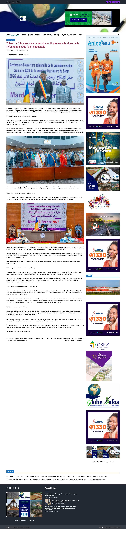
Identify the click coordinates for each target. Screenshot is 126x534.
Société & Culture (27, 35)
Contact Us (117, 527)
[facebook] (107, 2)
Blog (13, 2)
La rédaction (11, 50)
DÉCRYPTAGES (47, 35)
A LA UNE (16, 35)
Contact (18, 2)
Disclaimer (106, 527)
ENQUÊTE (56, 35)
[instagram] (113, 2)
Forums (8, 2)
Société (37, 35)
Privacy (101, 527)
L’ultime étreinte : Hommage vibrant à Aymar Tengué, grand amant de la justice (61, 494)
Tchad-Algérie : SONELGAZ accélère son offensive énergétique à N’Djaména (65, 501)
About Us (111, 527)
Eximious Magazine (25, 527)
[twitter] (118, 2)
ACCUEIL (8, 35)
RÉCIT (80, 35)
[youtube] (110, 2)
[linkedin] (115, 2)
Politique (65, 35)
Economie (73, 35)
